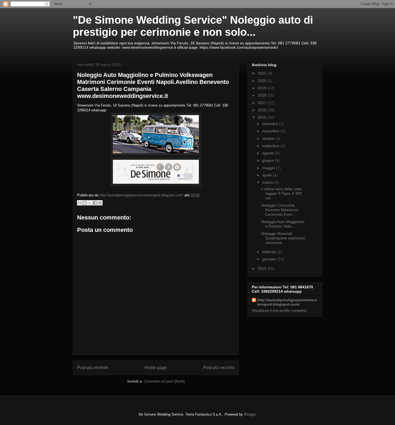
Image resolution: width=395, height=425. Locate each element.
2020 (262, 81)
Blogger (250, 414)
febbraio (269, 252)
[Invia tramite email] (79, 203)
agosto (268, 153)
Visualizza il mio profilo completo (279, 310)
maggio (269, 168)
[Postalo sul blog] (84, 203)
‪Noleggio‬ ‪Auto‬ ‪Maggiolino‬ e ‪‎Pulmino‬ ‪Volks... (282, 223)
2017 (262, 103)
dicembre (270, 124)
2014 (262, 268)
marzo (268, 182)
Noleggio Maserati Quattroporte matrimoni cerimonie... (283, 238)
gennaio (269, 259)
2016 (262, 110)
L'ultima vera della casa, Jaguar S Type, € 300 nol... (281, 193)
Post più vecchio (219, 367)
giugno (268, 160)
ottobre (268, 138)
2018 (262, 95)
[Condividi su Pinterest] (100, 203)
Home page (156, 367)
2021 (262, 73)
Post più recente (92, 367)
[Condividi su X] (89, 203)
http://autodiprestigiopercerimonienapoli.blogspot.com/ (287, 302)
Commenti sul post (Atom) (164, 381)
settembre (271, 146)
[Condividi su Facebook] (95, 203)
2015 (262, 117)
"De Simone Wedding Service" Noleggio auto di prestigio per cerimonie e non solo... (193, 26)
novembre (271, 131)
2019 (262, 88)
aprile (267, 175)
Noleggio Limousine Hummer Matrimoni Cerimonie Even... (279, 210)
